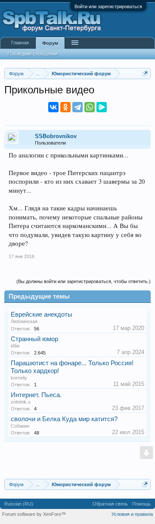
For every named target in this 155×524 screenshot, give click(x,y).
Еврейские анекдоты (41, 314)
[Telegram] (77, 107)
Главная (20, 42)
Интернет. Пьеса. (36, 394)
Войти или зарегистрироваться (108, 6)
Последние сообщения (33, 53)
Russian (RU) (18, 503)
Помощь (141, 503)
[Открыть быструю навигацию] (145, 73)
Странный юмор (34, 339)
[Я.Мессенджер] (101, 107)
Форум (50, 43)
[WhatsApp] (89, 107)
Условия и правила (132, 514)
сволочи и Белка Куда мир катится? (64, 419)
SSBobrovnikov (56, 136)
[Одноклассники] (65, 107)
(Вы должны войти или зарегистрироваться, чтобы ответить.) (83, 281)
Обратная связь (110, 503)
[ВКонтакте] (53, 107)
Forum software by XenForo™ (34, 514)
